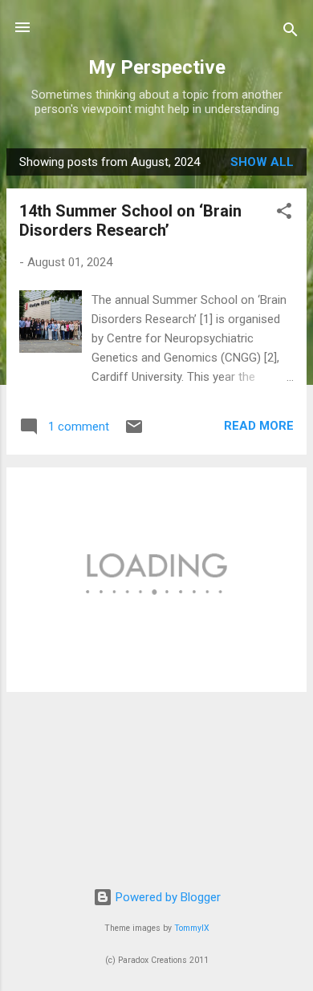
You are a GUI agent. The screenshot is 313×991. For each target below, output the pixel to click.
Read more (259, 426)
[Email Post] (134, 432)
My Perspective (157, 67)
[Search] (290, 32)
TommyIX (191, 928)
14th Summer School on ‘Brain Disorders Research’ (130, 220)
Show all (262, 162)
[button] (284, 213)
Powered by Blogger (166, 897)
